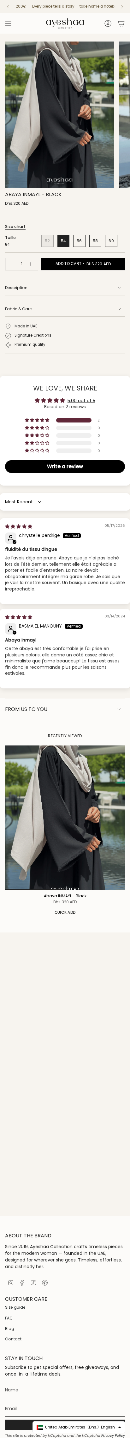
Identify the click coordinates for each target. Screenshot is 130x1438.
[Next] (122, 7)
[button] (37, 420)
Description (16, 287)
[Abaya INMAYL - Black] (65, 817)
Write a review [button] (65, 466)
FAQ (9, 1318)
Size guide (15, 1307)
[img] (18, 526)
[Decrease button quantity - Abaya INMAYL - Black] (11, 264)
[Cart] (121, 23)
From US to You (26, 709)
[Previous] (8, 7)
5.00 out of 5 (81, 400)
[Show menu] (8, 23)
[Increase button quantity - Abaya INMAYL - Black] (31, 264)
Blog (9, 1328)
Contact (13, 1339)
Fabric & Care (18, 309)
